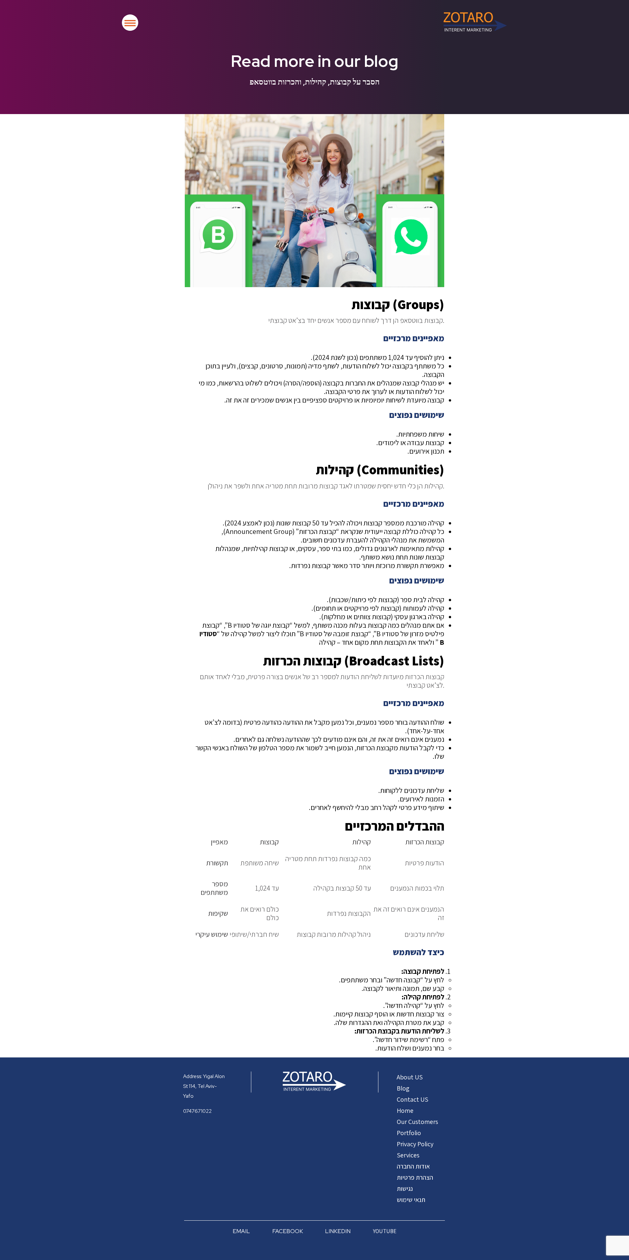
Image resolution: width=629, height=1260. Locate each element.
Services (408, 1155)
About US (410, 1077)
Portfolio (409, 1133)
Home (405, 1110)
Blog (403, 1088)
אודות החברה (413, 1166)
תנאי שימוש (411, 1199)
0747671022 (197, 1111)
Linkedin (338, 1231)
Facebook (287, 1231)
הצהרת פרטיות (415, 1177)
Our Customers (417, 1121)
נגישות (405, 1188)
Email (241, 1231)
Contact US (412, 1099)
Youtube (384, 1231)
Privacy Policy (415, 1144)
